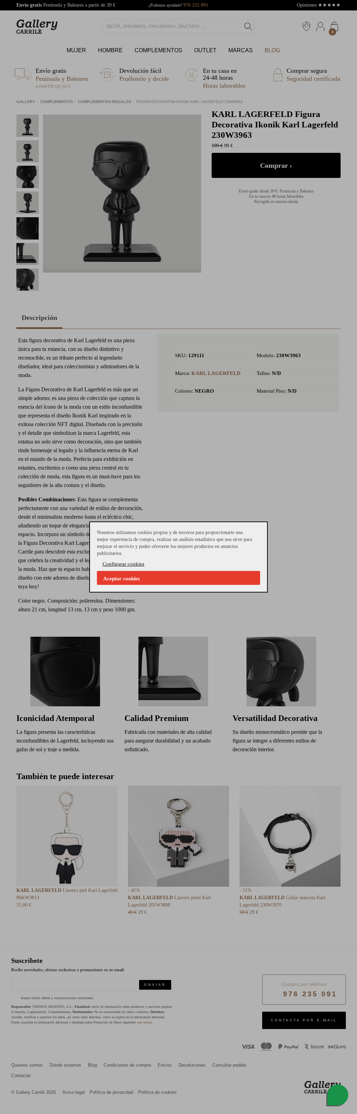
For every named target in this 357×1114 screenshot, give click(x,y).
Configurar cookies (123, 564)
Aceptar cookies (121, 578)
